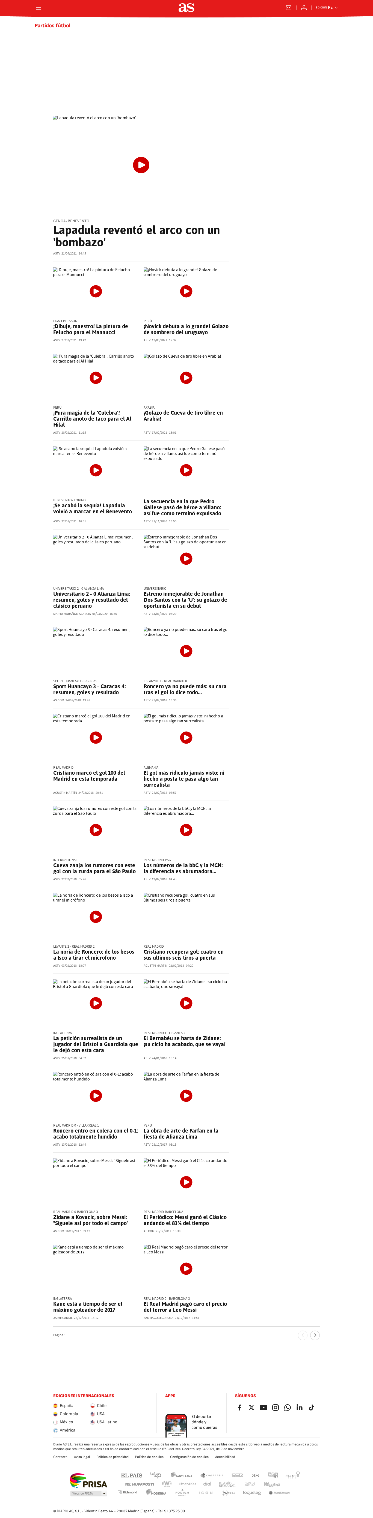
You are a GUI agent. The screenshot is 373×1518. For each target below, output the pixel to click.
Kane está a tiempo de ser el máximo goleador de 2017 (87, 1307)
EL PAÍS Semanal (227, 1484)
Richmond (127, 1492)
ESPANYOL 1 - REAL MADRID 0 (165, 681)
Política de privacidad (112, 1457)
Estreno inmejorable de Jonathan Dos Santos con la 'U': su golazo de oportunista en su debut (185, 600)
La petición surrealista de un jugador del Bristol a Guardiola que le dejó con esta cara (95, 1044)
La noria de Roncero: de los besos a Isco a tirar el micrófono (93, 954)
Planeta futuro (250, 1484)
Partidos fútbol (52, 25)
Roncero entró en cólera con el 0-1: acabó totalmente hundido (95, 1133)
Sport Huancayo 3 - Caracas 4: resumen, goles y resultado (89, 689)
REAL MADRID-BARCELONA (163, 1212)
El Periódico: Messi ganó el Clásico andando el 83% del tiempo (185, 1220)
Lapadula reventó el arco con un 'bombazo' (136, 236)
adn (273, 1475)
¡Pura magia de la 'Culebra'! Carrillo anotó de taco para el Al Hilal (92, 418)
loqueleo (252, 1493)
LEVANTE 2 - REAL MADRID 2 (73, 947)
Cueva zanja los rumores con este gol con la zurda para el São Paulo (94, 868)
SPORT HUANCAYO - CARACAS (75, 681)
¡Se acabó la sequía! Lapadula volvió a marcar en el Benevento (92, 508)
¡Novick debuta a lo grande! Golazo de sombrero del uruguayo (186, 329)
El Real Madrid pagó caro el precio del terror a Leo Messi (185, 1307)
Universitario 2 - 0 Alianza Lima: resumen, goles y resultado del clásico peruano (91, 600)
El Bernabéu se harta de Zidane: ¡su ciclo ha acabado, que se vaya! (185, 1041)
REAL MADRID (63, 768)
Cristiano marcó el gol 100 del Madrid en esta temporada (89, 776)
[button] (89, 1493)
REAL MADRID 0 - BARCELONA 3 (167, 1299)
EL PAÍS (132, 1475)
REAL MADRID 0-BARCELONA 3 (75, 1212)
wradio (167, 1484)
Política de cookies (149, 1457)
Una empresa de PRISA (88, 1480)
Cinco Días (188, 1484)
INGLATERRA (62, 1033)
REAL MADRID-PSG (157, 860)
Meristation (279, 1493)
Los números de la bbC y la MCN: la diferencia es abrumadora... (183, 868)
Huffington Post (139, 1484)
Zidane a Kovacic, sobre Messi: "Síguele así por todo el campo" (91, 1220)
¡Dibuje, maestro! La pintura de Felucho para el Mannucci (90, 329)
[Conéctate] (304, 7)
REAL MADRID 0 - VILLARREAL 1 (76, 1126)
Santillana (181, 1475)
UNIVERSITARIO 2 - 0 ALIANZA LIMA (78, 589)
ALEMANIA (151, 768)
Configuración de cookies (189, 1457)
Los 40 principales (155, 1475)
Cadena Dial (208, 1484)
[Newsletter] (288, 7)
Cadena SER (237, 1475)
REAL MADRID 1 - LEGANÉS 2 (164, 1033)
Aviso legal (82, 1457)
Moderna (156, 1493)
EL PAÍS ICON (205, 1493)
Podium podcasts (182, 1493)
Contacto (60, 1457)
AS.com (255, 1475)
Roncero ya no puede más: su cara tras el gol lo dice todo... (185, 689)
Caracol (292, 1475)
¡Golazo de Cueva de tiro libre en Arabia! (183, 415)
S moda (228, 1493)
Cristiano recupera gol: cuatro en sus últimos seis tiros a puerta (184, 954)
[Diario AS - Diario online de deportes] (186, 7)
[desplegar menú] (38, 7)
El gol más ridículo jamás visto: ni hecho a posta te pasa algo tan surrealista (184, 779)
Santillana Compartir (211, 1475)
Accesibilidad (225, 1457)
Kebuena (272, 1484)
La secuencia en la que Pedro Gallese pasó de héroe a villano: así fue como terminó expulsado (182, 507)
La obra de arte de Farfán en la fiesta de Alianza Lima (181, 1133)
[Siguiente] (315, 1335)
